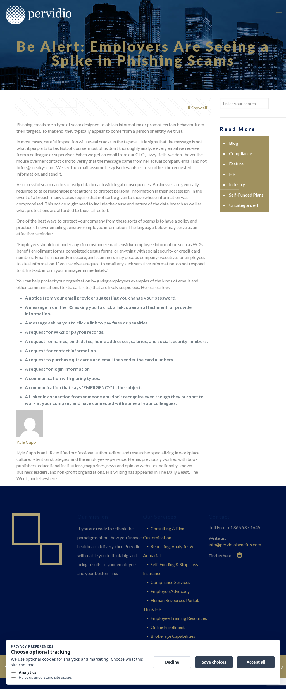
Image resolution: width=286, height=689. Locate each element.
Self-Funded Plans (246, 194)
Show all (199, 107)
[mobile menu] (277, 14)
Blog (233, 143)
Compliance (240, 153)
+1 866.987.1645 (243, 527)
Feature (236, 163)
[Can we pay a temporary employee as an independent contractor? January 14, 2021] (281, 666)
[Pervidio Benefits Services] (47, 14)
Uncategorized (243, 205)
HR (232, 174)
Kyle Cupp (26, 442)
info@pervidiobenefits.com (235, 544)
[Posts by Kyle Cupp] (29, 435)
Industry (237, 184)
